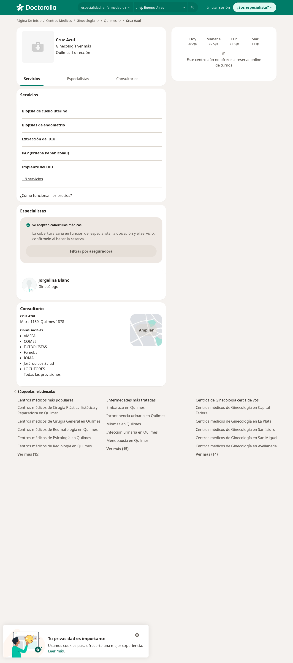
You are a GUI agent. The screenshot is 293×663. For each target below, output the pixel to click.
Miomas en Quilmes (123, 423)
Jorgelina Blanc (53, 280)
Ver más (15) (28, 454)
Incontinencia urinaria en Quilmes (135, 415)
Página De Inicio (28, 20)
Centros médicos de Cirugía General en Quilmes (58, 421)
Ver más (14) (207, 454)
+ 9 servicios (32, 178)
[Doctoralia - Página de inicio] (45, 6)
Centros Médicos (59, 20)
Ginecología (66, 46)
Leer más (56, 651)
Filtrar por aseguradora (91, 251)
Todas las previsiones (42, 374)
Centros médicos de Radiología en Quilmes (54, 445)
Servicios (32, 78)
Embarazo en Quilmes (125, 407)
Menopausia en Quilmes (127, 440)
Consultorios (127, 78)
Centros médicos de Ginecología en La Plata (233, 421)
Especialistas (78, 78)
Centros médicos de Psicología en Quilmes (54, 437)
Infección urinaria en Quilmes (132, 432)
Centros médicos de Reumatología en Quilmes (57, 429)
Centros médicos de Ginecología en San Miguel (236, 437)
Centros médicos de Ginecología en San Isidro (235, 429)
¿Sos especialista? (253, 7)
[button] (84, 46)
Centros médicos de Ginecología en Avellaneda (236, 445)
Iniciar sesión (218, 7)
